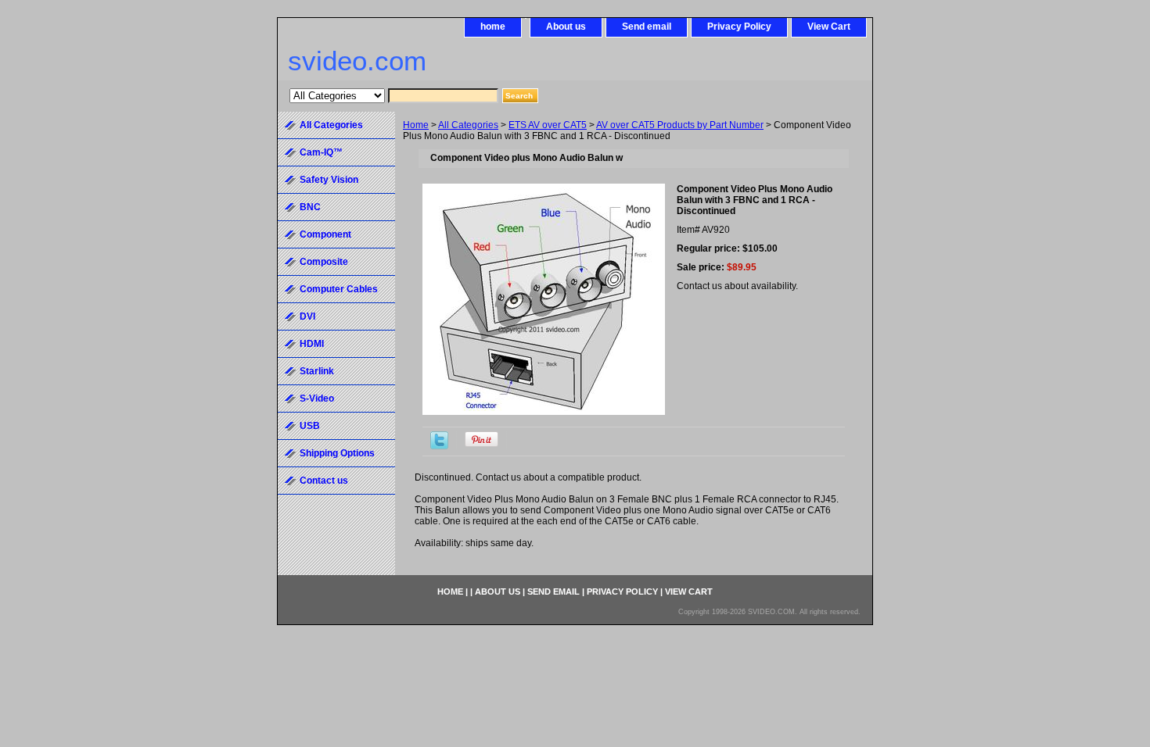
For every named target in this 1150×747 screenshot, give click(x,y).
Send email (646, 26)
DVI (307, 316)
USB (310, 425)
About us (566, 26)
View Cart (828, 26)
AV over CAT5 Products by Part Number (680, 125)
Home (416, 125)
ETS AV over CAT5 (548, 125)
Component (325, 234)
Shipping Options (337, 453)
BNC (310, 207)
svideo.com (357, 60)
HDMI (312, 343)
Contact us (324, 480)
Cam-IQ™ (321, 152)
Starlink (317, 371)
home (492, 26)
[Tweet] (439, 446)
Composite (324, 261)
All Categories (468, 125)
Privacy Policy (739, 26)
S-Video (317, 398)
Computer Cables (339, 289)
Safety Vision (329, 179)
